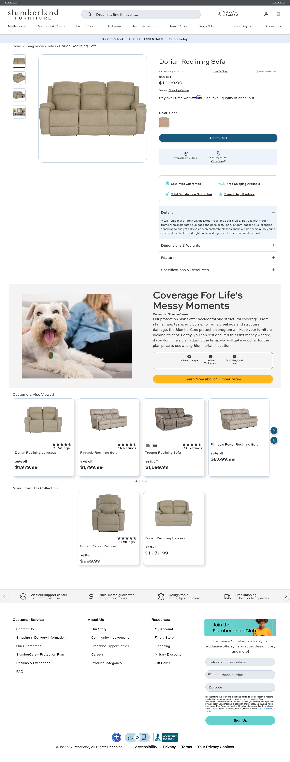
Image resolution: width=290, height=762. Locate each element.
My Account (164, 629)
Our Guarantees (28, 646)
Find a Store (164, 637)
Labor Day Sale (243, 26)
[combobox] (141, 14)
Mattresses (17, 26)
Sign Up (240, 720)
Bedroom (113, 26)
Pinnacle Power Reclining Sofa (234, 444)
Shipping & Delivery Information (41, 637)
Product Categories (106, 662)
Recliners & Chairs (50, 26)
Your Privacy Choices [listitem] (215, 746)
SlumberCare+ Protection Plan (40, 654)
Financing (162, 646)
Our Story (99, 629)
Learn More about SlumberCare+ (212, 378)
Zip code (217, 161)
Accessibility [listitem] (146, 746)
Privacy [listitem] (169, 746)
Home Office (178, 26)
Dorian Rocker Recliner (98, 546)
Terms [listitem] (186, 746)
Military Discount (168, 654)
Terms (208, 711)
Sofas (51, 46)
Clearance (274, 26)
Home (17, 46)
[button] (278, 14)
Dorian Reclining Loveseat (35, 452)
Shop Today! (179, 39)
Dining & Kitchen (144, 26)
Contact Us (25, 629)
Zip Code (229, 15)
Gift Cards (162, 662)
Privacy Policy (266, 708)
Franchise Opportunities (110, 646)
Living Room (85, 26)
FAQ (19, 671)
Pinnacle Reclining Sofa (98, 452)
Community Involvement (110, 637)
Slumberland (79, 746)
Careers (97, 654)
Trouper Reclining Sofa (163, 452)
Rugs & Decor (210, 26)
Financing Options (178, 90)
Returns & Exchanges (33, 662)
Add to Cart (218, 138)
